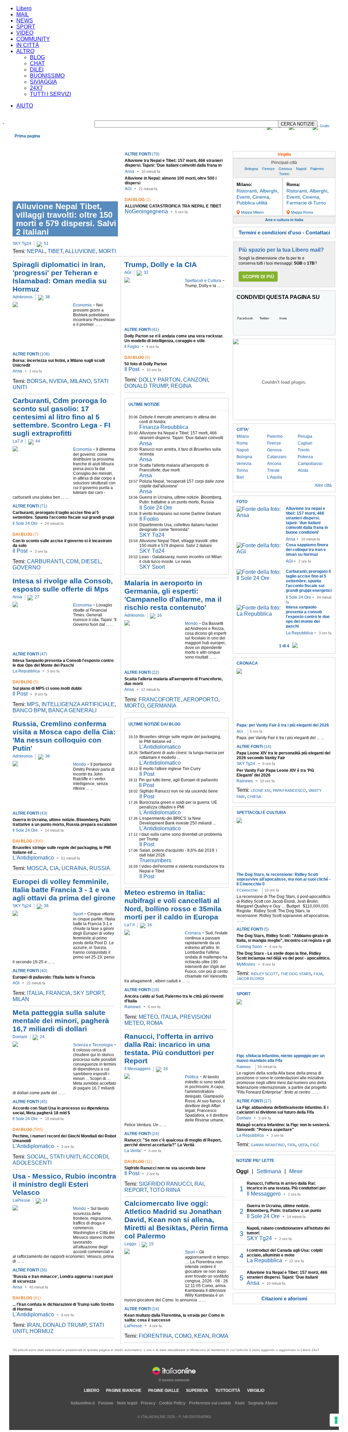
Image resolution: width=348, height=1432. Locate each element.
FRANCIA (58, 993)
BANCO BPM (29, 710)
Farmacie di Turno (306, 202)
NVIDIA (58, 381)
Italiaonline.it (83, 1403)
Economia (44, 143)
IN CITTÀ (27, 45)
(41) (141, 329)
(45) (30, 1101)
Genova (285, 169)
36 (47, 756)
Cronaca (24, 143)
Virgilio (284, 154)
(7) (25, 534)
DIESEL (91, 561)
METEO (148, 1017)
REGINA (181, 386)
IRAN (33, 1325)
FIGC (314, 1145)
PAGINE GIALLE (163, 1390)
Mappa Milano (252, 212)
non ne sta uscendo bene (165, 1168)
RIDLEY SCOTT (264, 974)
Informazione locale (280, 143)
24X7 (36, 88)
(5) (25, 682)
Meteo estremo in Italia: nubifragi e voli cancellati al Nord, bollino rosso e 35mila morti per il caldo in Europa (173, 904)
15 (151, 1244)
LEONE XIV (260, 790)
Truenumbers (155, 860)
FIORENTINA (155, 1336)
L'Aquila (274, 477)
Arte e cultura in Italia (284, 220)
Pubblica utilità (252, 202)
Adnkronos (23, 297)
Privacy (148, 1403)
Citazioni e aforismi (284, 1298)
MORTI (107, 251)
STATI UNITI (65, 1157)
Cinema (261, 197)
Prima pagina (27, 136)
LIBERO (91, 1390)
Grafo (324, 126)
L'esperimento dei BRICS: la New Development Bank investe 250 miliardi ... (177, 821)
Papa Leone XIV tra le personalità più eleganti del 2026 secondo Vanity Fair (283, 755)
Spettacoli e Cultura (109, 143)
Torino (284, 174)
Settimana (269, 1171)
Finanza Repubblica (163, 427)
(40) (30, 970)
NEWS (24, 20)
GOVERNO (26, 567)
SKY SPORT (88, 993)
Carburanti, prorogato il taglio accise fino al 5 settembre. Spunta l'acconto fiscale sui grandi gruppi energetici (63, 517)
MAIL (22, 14)
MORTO (134, 706)
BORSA (36, 381)
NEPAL (36, 251)
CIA (54, 868)
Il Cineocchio (247, 890)
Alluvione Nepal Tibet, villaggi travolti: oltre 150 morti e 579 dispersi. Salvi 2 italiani (66, 219)
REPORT (135, 1190)
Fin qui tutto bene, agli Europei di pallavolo (178, 780)
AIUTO (24, 106)
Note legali (127, 1403)
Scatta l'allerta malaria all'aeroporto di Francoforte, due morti (174, 467)
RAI (199, 1184)
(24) (141, 1133)
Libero (24, 8)
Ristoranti (247, 191)
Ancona (274, 463)
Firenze (268, 169)
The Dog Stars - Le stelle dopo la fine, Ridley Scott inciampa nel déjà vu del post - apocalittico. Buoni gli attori (283, 958)
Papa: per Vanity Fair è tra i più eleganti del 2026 (283, 725)
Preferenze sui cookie (210, 1403)
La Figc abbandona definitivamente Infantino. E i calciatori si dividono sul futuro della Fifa (282, 1110)
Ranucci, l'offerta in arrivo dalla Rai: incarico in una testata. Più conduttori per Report (169, 1048)
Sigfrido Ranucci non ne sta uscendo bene (178, 791)
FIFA (291, 1145)
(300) (28, 841)
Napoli (301, 169)
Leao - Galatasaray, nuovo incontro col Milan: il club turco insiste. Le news (181, 559)
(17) (254, 1101)
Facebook (245, 318)
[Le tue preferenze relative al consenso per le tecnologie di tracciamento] (336, 1420)
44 (37, 441)
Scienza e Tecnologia (164, 143)
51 (46, 243)
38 (47, 297)
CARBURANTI (45, 561)
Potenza (305, 456)
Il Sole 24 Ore (25, 523)
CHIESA (254, 797)
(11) (138, 1161)
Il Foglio (131, 346)
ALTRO (25, 51)
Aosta (303, 470)
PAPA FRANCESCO (289, 790)
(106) (31, 354)
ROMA (154, 1023)
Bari (240, 477)
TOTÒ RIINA (165, 1190)
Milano (243, 436)
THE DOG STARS (296, 974)
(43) (30, 813)
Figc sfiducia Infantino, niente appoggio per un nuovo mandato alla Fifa (281, 1058)
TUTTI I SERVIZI (50, 94)
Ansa (129, 171)
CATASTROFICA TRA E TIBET (173, 206)
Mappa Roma (302, 212)
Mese (295, 1171)
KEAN (201, 1336)
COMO (183, 1336)
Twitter (264, 318)
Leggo (130, 1244)
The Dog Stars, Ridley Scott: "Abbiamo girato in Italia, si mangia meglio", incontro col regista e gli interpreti (284, 940)
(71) (30, 506)
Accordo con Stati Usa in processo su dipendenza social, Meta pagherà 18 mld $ (61, 1110)
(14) (141, 1308)
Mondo (63, 143)
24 (42, 1036)
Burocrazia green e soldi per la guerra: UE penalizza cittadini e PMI (178, 805)
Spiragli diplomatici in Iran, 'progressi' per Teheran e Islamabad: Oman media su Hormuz (60, 277)
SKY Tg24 (22, 243)
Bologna (251, 169)
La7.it (18, 441)
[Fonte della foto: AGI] (259, 551)
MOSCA (37, 868)
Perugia (305, 436)
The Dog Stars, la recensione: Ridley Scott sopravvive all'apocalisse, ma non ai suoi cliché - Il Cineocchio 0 (284, 879)
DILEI (37, 69)
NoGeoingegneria (146, 211)
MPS (33, 704)
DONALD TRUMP (64, 1325)
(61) (27, 1298)
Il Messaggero (137, 1068)
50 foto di (145, 364)
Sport (135, 143)
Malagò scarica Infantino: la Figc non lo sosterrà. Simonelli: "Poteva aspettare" (283, 1127)
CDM (72, 561)
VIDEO (24, 33)
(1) (138, 199)
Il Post (20, 551)
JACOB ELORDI (250, 979)
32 (146, 272)
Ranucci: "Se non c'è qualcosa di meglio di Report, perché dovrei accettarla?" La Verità (173, 1142)
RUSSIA (99, 868)
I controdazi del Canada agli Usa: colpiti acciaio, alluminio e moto (285, 1253)
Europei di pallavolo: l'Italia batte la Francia (54, 977)
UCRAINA (74, 868)
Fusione (106, 1403)
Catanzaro (276, 456)
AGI (128, 188)
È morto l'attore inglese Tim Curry (170, 768)
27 (37, 597)
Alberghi (268, 191)
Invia (283, 318)
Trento (304, 450)
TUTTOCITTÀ (227, 1390)
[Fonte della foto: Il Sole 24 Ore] (259, 578)
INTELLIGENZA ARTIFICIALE (78, 704)
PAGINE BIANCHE (123, 1390)
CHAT (37, 63)
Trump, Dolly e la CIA (160, 264)
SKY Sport (152, 567)
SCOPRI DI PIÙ (258, 276)
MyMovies (246, 964)
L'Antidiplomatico (33, 858)
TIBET (55, 251)
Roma (242, 443)
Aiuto (239, 1403)
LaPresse (21, 1200)
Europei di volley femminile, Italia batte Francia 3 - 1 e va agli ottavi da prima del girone (64, 890)
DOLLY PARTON (159, 380)
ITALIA (35, 993)
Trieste (273, 470)
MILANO (80, 381)
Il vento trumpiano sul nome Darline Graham (180, 513)
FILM (318, 974)
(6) (137, 357)
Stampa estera (318, 143)
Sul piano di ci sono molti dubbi (47, 688)
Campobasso (310, 463)
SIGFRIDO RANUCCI (165, 1184)
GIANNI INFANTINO (268, 1145)
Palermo (317, 169)
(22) (141, 672)
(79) (142, 154)
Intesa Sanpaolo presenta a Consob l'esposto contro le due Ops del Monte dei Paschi (63, 663)
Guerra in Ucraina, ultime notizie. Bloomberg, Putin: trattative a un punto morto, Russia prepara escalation (65, 822)
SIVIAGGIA (43, 82)
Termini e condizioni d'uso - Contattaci (284, 232)
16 (159, 615)
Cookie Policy (172, 1403)
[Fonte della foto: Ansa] (259, 515)
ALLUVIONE (80, 251)
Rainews (132, 1006)
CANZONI (195, 380)
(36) (30, 1270)
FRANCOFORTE (160, 699)
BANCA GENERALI (72, 710)
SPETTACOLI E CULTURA (261, 812)
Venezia (244, 463)
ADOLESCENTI (32, 1163)
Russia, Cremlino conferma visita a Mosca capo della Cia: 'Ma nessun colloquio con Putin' (64, 736)
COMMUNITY (33, 39)
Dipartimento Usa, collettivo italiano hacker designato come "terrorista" (178, 527)
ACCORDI (95, 1157)
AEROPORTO (200, 699)
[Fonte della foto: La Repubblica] (259, 614)
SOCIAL (37, 1157)
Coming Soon (249, 946)
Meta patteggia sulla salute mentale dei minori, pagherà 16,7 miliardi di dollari (61, 1021)
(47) (30, 654)
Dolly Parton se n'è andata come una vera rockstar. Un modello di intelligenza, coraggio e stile (173, 338)
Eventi (243, 197)
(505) (28, 1129)
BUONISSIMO (47, 76)
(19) (141, 989)
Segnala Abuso (262, 1403)
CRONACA (247, 663)
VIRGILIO (255, 1390)
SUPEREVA (197, 1390)
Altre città (323, 485)
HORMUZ (42, 1331)
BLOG (37, 57)
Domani (20, 1036)
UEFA (303, 1145)
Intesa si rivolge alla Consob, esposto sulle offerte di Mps (63, 585)
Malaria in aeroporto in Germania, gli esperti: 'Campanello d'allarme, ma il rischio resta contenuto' (173, 595)
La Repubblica (26, 671)
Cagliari (305, 443)
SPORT (25, 27)
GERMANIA (161, 706)
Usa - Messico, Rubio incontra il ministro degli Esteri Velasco (64, 1184)
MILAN (21, 999)
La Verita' (132, 1150)
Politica (80, 143)
